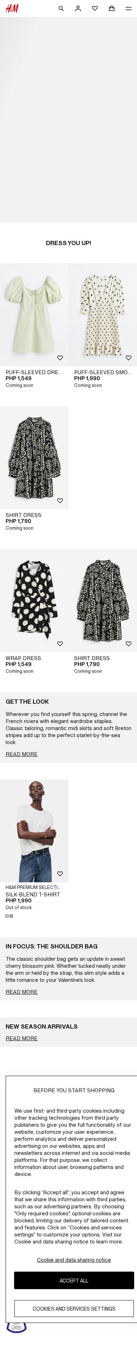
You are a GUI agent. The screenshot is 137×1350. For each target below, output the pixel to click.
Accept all (74, 1281)
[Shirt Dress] (34, 458)
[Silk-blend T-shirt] (34, 831)
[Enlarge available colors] (10, 916)
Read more (22, 754)
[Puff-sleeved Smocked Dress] (102, 314)
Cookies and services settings (74, 1309)
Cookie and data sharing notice (74, 1260)
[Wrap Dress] (34, 600)
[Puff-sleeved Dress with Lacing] (34, 314)
